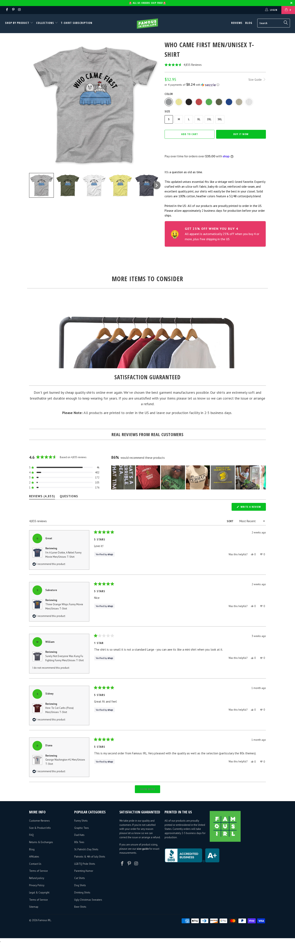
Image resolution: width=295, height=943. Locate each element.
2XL (209, 119)
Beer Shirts (80, 906)
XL (198, 119)
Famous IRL (44, 920)
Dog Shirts (80, 885)
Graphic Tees (81, 828)
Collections (45, 23)
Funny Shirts (81, 820)
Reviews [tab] (42, 496)
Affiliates (34, 856)
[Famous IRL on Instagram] (19, 9)
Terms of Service (38, 871)
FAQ (31, 835)
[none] (41, 185)
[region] (188, 477)
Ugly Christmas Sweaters (88, 899)
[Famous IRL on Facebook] (6, 9)
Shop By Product (17, 23)
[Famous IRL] (147, 23)
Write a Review (253, 508)
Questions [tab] (69, 496)
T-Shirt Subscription (76, 23)
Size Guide (255, 79)
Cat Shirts (79, 878)
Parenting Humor (83, 871)
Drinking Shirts (82, 892)
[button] (215, 64)
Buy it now (240, 134)
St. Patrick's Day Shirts (86, 849)
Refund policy (36, 878)
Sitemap (33, 906)
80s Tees (79, 842)
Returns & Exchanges (41, 842)
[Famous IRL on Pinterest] (13, 9)
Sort (230, 521)
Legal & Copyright (39, 892)
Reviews (236, 23)
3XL (220, 119)
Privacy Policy (36, 885)
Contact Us (35, 864)
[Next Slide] (262, 477)
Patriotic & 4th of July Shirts (89, 856)
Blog (248, 23)
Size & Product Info (40, 828)
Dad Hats (79, 835)
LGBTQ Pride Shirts (84, 864)
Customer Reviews (39, 820)
